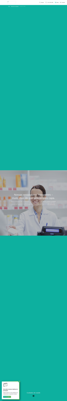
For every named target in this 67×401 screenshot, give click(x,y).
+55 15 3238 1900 (50, 2)
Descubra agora (6, 396)
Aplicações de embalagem (15, 6)
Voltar (9, 6)
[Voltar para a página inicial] (12, 2)
